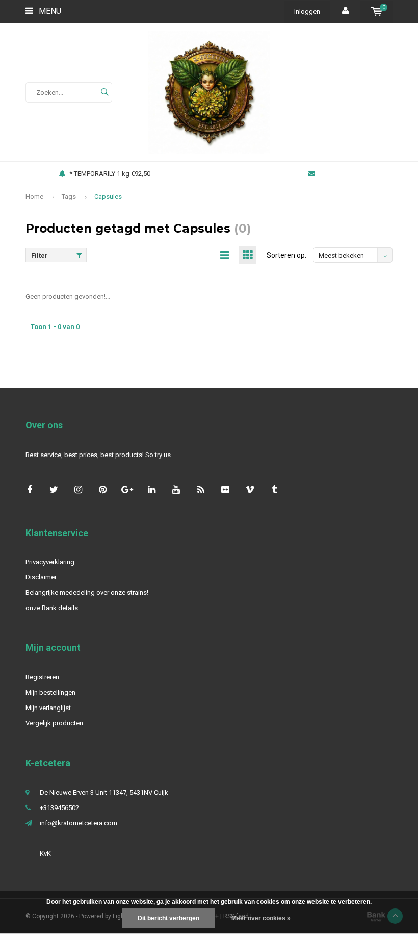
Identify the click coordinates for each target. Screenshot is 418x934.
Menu (49, 11)
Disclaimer (41, 577)
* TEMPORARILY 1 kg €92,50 (109, 174)
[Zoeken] (104, 92)
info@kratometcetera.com (78, 823)
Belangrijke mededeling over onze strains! (86, 592)
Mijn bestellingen (50, 692)
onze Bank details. (52, 608)
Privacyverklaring (49, 562)
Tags (69, 196)
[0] (376, 11)
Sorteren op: (286, 255)
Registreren (42, 677)
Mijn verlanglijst (48, 708)
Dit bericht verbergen (168, 918)
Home (34, 196)
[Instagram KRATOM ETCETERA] (78, 489)
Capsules (108, 196)
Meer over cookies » (261, 918)
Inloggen (307, 11)
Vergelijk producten (54, 723)
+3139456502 (59, 808)
